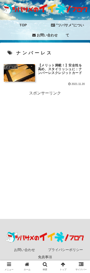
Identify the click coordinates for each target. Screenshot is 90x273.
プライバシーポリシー (65, 250)
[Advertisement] (45, 142)
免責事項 (45, 257)
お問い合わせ (24, 250)
